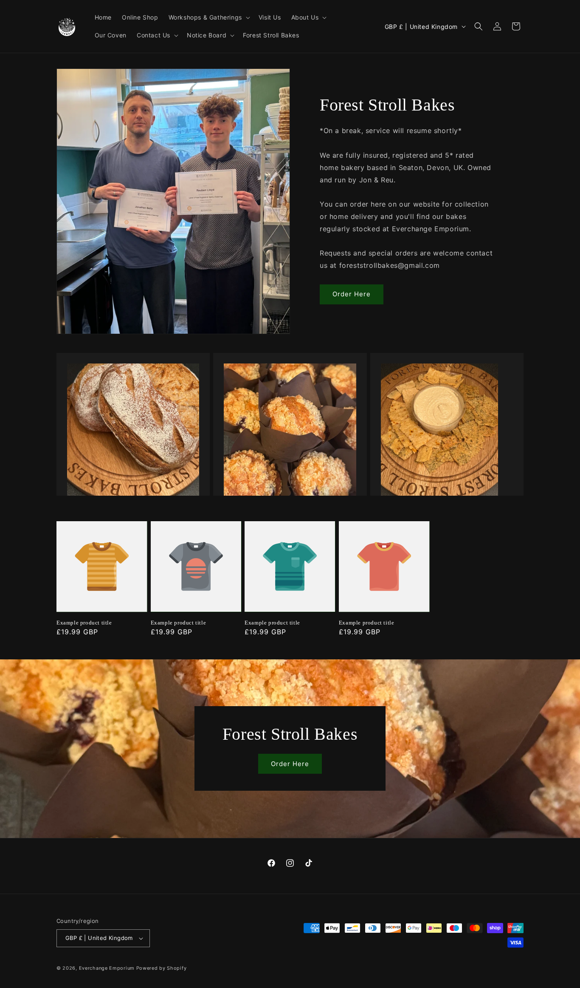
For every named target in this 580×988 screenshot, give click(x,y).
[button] (208, 17)
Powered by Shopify (161, 968)
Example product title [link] (84, 622)
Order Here (351, 294)
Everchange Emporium (107, 968)
